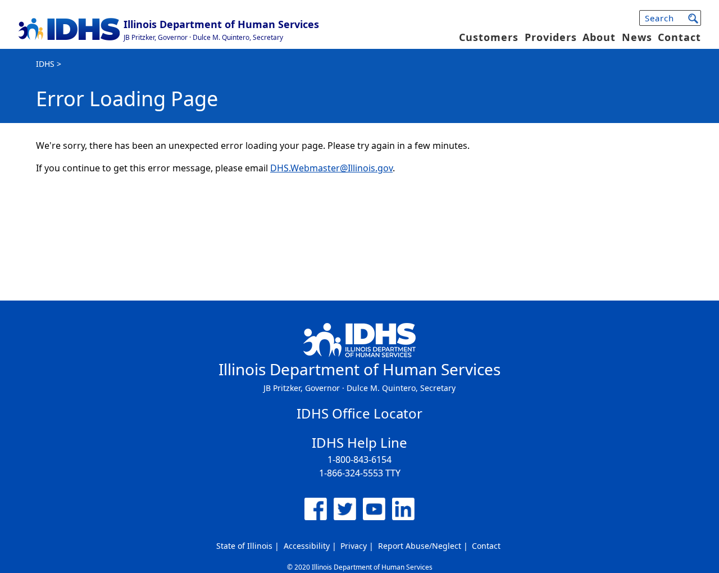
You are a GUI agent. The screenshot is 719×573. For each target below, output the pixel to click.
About (599, 37)
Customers (488, 37)
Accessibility (307, 545)
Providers (551, 37)
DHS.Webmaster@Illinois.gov (331, 168)
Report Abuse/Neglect (419, 545)
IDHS (45, 63)
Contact (679, 37)
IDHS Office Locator (359, 413)
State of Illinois (244, 545)
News (637, 37)
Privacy (353, 545)
